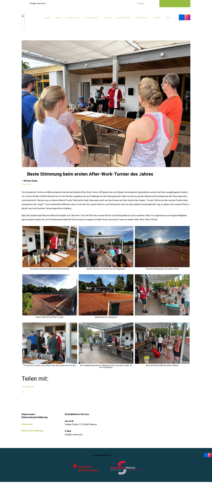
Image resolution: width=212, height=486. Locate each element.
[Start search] (154, 3)
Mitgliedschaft (92, 18)
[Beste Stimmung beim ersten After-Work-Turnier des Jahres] (106, 103)
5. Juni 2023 (26, 184)
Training (108, 18)
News (58, 18)
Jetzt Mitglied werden (174, 3)
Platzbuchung (72, 18)
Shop (168, 18)
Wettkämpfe (142, 18)
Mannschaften (123, 18)
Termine (157, 18)
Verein (47, 18)
